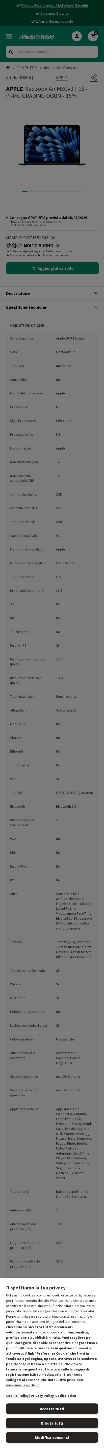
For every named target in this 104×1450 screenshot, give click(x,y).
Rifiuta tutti (52, 1423)
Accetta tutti (52, 1408)
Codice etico (65, 1395)
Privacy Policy (42, 1395)
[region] (52, 1363)
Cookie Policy (17, 1395)
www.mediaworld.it (22, 1385)
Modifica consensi (52, 1437)
